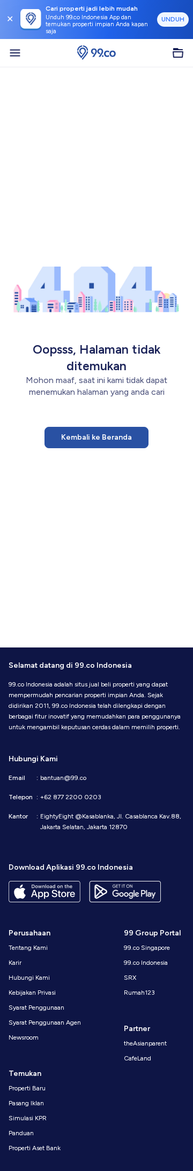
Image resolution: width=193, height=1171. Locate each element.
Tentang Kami (28, 947)
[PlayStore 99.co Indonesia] (125, 891)
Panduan (21, 1133)
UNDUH (172, 19)
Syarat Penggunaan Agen (45, 1022)
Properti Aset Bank (35, 1148)
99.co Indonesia (146, 962)
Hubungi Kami (29, 977)
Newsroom (24, 1037)
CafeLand (137, 1058)
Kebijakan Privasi (32, 992)
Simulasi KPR (28, 1118)
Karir (15, 962)
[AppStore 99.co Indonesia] (44, 891)
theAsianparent (145, 1043)
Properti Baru (27, 1088)
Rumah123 (139, 992)
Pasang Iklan (26, 1103)
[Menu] (15, 52)
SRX (130, 977)
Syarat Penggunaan (36, 1007)
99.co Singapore (147, 947)
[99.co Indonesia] (96, 52)
